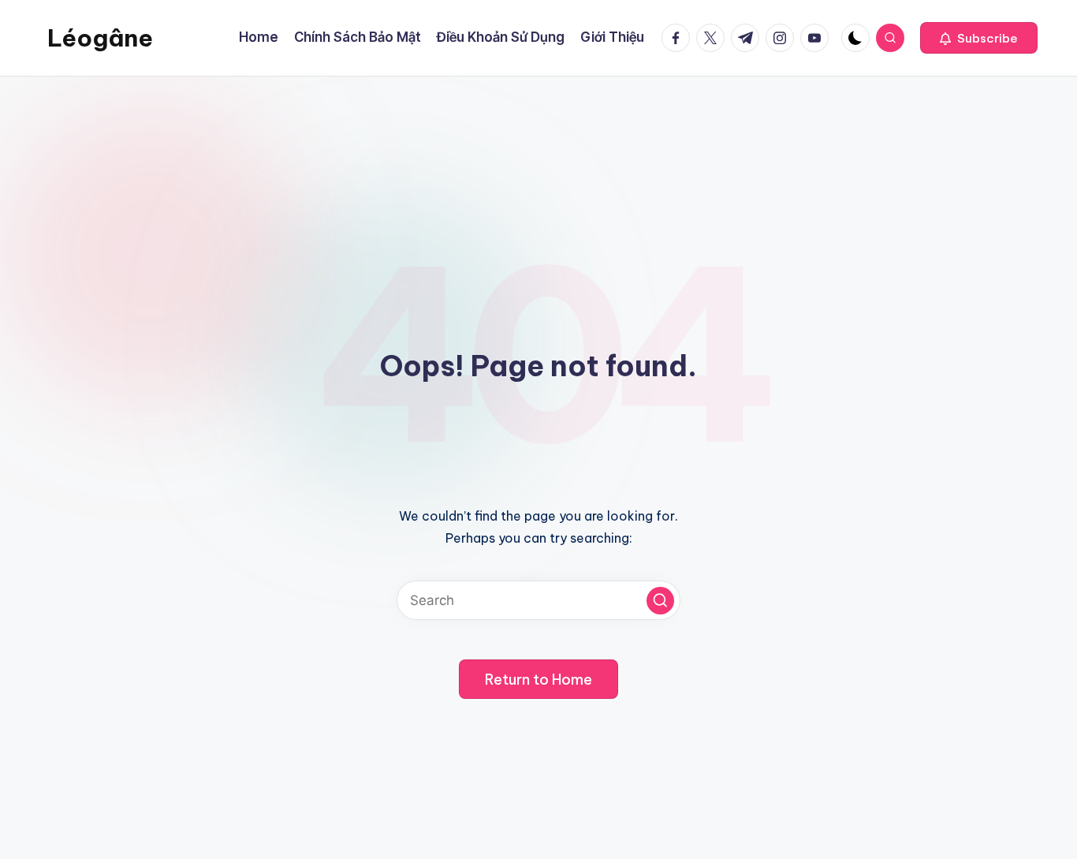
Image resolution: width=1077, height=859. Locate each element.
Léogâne (100, 38)
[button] (979, 38)
